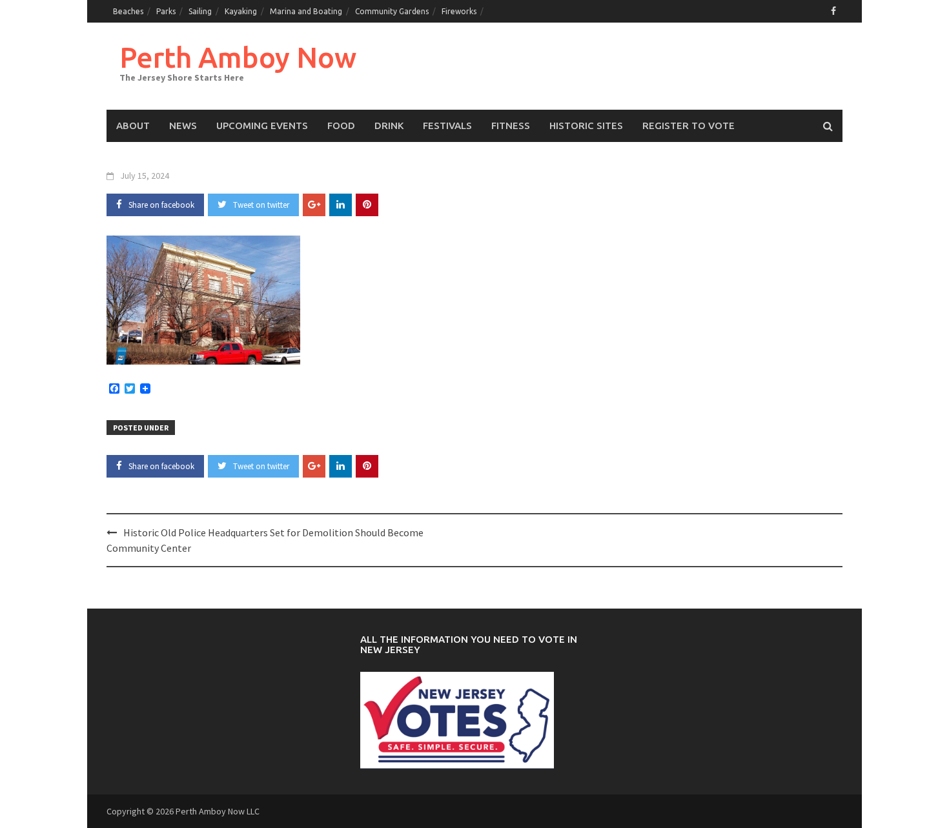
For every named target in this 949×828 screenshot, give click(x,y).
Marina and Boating (306, 11)
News (183, 125)
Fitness (510, 125)
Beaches (128, 11)
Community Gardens (392, 11)
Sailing (200, 11)
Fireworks (459, 11)
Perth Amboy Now (237, 57)
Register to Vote (688, 125)
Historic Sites (586, 125)
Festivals (447, 125)
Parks (166, 11)
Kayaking (241, 11)
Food (341, 125)
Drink (388, 125)
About (133, 125)
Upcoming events (262, 125)
